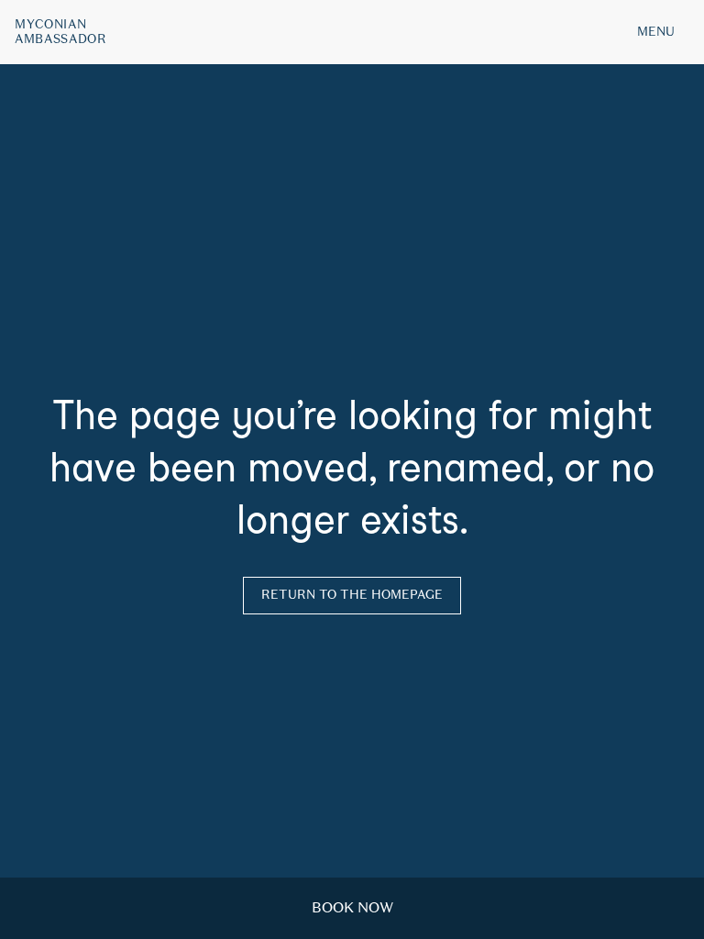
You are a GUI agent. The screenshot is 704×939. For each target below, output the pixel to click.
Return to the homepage (352, 594)
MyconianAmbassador (61, 32)
